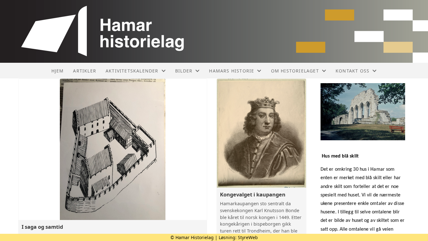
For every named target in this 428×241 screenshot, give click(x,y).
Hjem (57, 71)
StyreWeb (248, 237)
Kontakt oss (352, 71)
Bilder (183, 71)
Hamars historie (231, 71)
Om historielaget (295, 71)
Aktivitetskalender (132, 71)
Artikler (84, 71)
